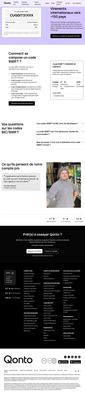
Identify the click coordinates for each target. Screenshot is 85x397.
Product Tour (66, 292)
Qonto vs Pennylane (48, 310)
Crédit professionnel (48, 278)
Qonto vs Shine (47, 305)
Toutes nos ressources (49, 340)
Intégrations (27, 330)
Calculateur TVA (67, 273)
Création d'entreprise (49, 286)
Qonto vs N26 (47, 318)
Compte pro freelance (29, 286)
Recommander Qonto (69, 328)
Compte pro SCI (28, 278)
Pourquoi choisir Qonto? (69, 297)
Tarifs (8, 273)
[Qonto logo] (7, 3)
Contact (65, 300)
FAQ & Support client (49, 330)
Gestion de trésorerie (29, 323)
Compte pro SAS (28, 281)
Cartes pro (26, 293)
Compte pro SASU (28, 276)
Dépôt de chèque (28, 306)
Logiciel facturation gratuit (31, 318)
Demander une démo (68, 290)
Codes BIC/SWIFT (68, 283)
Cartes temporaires (29, 296)
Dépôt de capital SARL (49, 298)
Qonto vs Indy (47, 313)
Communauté (67, 307)
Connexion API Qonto (69, 338)
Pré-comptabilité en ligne (30, 320)
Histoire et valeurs (68, 305)
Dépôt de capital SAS (49, 296)
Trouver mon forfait (68, 295)
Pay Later (46, 276)
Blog (44, 333)
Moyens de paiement (29, 301)
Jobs (64, 302)
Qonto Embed (67, 336)
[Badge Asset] (65, 357)
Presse (45, 338)
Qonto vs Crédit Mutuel (49, 320)
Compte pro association (30, 288)
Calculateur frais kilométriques (71, 276)
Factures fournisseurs (30, 328)
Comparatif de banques (49, 323)
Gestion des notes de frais (31, 325)
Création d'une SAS (48, 288)
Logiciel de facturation (30, 315)
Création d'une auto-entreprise (51, 291)
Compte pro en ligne (29, 273)
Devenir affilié (67, 326)
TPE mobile (27, 303)
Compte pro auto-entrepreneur (32, 283)
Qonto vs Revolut (48, 308)
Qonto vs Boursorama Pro (50, 315)
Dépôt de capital (47, 293)
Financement (47, 273)
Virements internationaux (30, 308)
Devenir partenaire (68, 323)
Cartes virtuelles (28, 298)
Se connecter (77, 3)
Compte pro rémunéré (29, 291)
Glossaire (45, 335)
